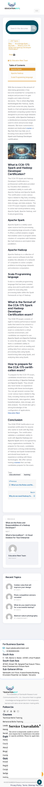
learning (27, 475)
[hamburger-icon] (36, 10)
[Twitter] (8, 711)
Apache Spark (16, 69)
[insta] (11, 711)
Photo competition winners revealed (25, 596)
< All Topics (14, 41)
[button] (12, 54)
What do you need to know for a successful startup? (25, 606)
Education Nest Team (17, 556)
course (29, 128)
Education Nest (14, 413)
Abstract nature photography (26, 616)
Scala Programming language (22, 77)
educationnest (14, 475)
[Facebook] (4, 711)
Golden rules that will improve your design (22, 586)
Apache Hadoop (17, 73)
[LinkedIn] (14, 711)
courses (17, 462)
